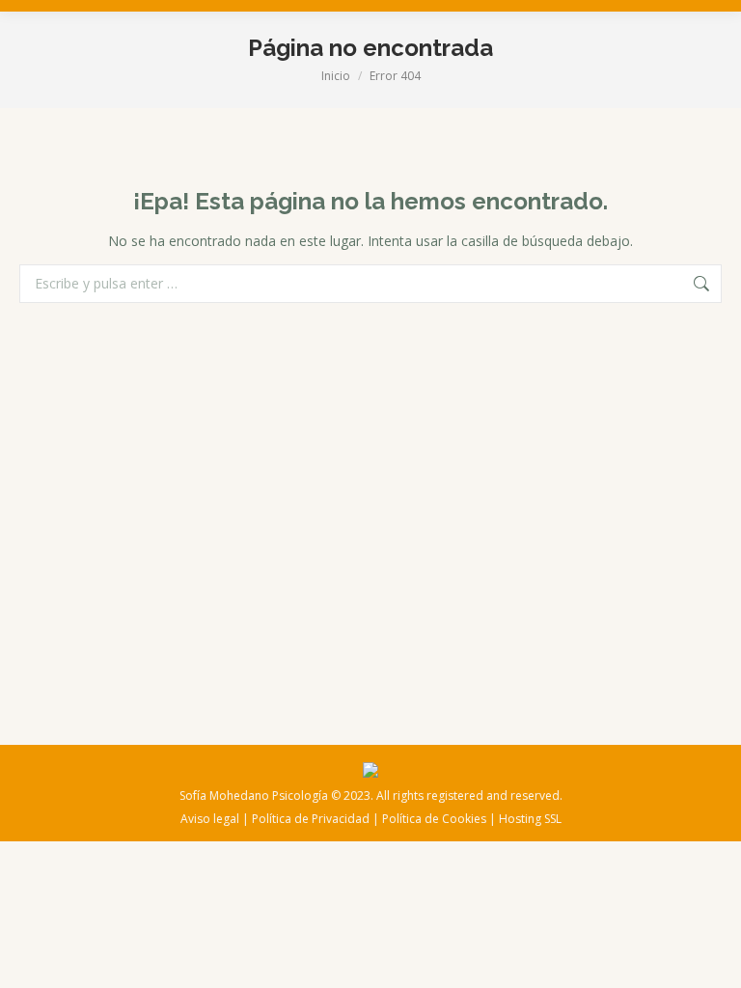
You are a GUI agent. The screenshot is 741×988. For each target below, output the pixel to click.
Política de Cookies (434, 818)
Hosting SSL (530, 818)
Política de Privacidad (311, 818)
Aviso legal (209, 818)
